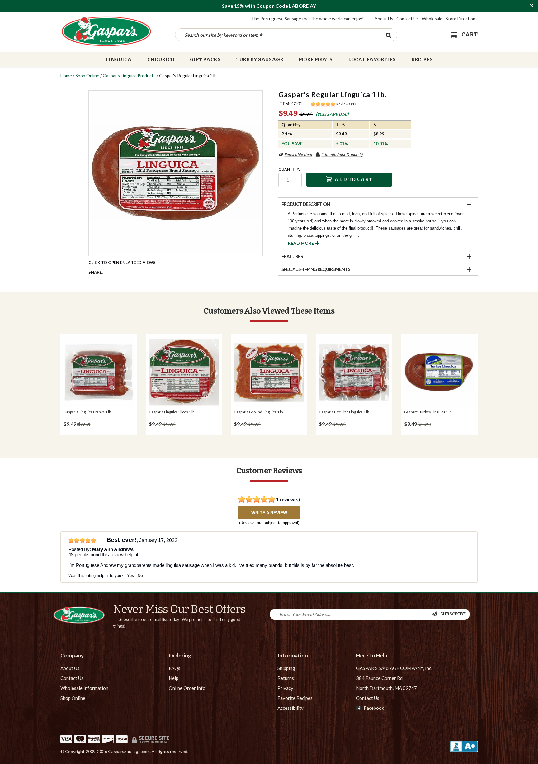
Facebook (373, 708)
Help (173, 678)
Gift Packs (205, 60)
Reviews (346, 104)
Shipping (286, 668)
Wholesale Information (84, 688)
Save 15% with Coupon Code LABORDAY (269, 6)
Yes (130, 575)
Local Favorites (372, 60)
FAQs (174, 668)
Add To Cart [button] (352, 180)
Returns (285, 678)
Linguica (119, 60)
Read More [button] (301, 243)
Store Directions (462, 18)
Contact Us (407, 18)
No (140, 575)
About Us (384, 18)
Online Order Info (187, 688)
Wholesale (432, 18)
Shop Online (87, 75)
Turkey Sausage (259, 60)
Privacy (285, 688)
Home (66, 75)
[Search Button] (388, 35)
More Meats (316, 60)
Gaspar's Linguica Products (129, 75)
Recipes (422, 60)
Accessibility (290, 708)
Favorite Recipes (295, 698)
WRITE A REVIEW (269, 512)
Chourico (160, 60)
